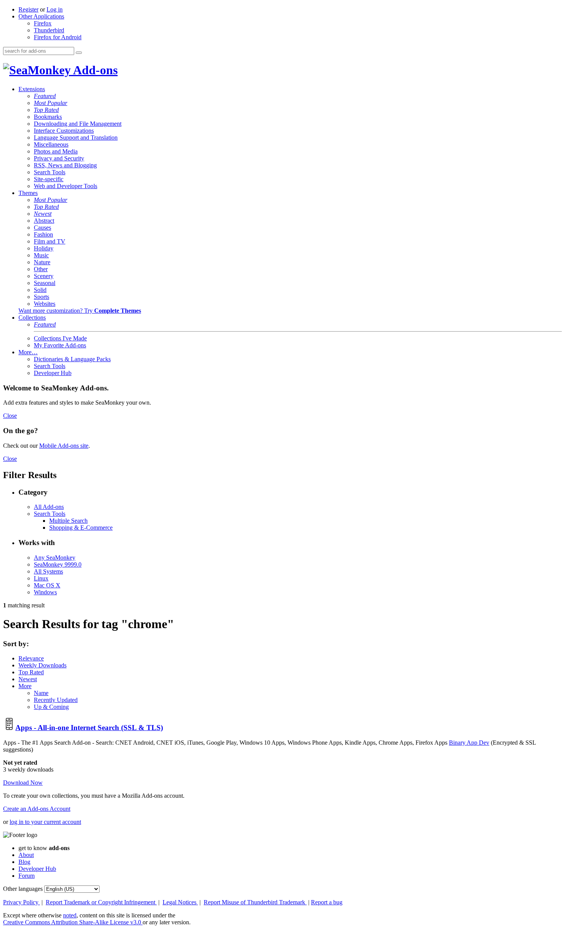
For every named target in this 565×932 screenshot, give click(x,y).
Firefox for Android (57, 37)
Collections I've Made (60, 338)
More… (28, 352)
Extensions (31, 89)
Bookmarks (48, 116)
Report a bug (326, 902)
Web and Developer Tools (65, 186)
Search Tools (49, 172)
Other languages (23, 888)
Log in (55, 9)
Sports (41, 296)
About (26, 855)
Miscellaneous (51, 144)
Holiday (43, 248)
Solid (40, 290)
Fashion (43, 234)
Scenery (43, 276)
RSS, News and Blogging (65, 165)
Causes (42, 227)
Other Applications (41, 16)
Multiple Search (68, 520)
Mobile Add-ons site (63, 445)
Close (10, 415)
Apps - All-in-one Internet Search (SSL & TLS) (89, 728)
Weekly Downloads (42, 665)
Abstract (44, 220)
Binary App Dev (469, 742)
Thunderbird (49, 30)
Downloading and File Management (77, 123)
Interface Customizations (64, 130)
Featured (45, 96)
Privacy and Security (59, 158)
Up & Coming (51, 707)
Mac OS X (47, 585)
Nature (42, 262)
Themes (28, 193)
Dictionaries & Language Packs (72, 359)
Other (41, 269)
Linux (41, 578)
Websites (44, 303)
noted (69, 915)
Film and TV (49, 241)
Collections (32, 317)
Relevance (31, 658)
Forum (26, 875)
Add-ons (94, 70)
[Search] (79, 53)
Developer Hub (52, 373)
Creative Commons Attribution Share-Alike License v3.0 (73, 922)
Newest (43, 213)
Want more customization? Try (79, 310)
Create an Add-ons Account (36, 808)
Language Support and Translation (76, 137)
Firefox (43, 23)
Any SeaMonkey (54, 557)
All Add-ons (49, 507)
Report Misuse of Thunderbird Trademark (255, 902)
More (25, 686)
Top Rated (46, 110)
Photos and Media (56, 151)
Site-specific (48, 179)
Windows (45, 592)
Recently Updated (56, 700)
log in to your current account (45, 822)
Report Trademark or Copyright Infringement (101, 902)
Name (41, 693)
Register (28, 9)
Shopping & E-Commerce (81, 527)
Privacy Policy (21, 902)
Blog (24, 862)
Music (41, 255)
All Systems (48, 571)
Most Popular (50, 103)
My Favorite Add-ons (60, 345)
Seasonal (44, 283)
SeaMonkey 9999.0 (57, 564)
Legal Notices (180, 902)
